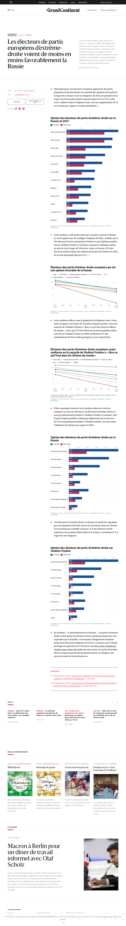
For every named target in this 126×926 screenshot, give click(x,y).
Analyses (42, 2)
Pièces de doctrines (72, 763)
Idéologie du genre (45, 767)
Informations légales (43, 912)
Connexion (91, 10)
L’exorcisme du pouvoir (76, 767)
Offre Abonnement (108, 10)
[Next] (117, 702)
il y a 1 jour (40, 719)
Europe (16, 837)
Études (10, 763)
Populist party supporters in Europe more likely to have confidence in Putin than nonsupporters (84, 677)
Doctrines (52, 2)
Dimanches (63, 2)
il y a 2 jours (98, 721)
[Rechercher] (18, 2)
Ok (64, 922)
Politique (28, 34)
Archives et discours (101, 763)
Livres (73, 2)
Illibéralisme (14, 767)
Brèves (21, 34)
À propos (10, 912)
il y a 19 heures (13, 721)
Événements (82, 2)
